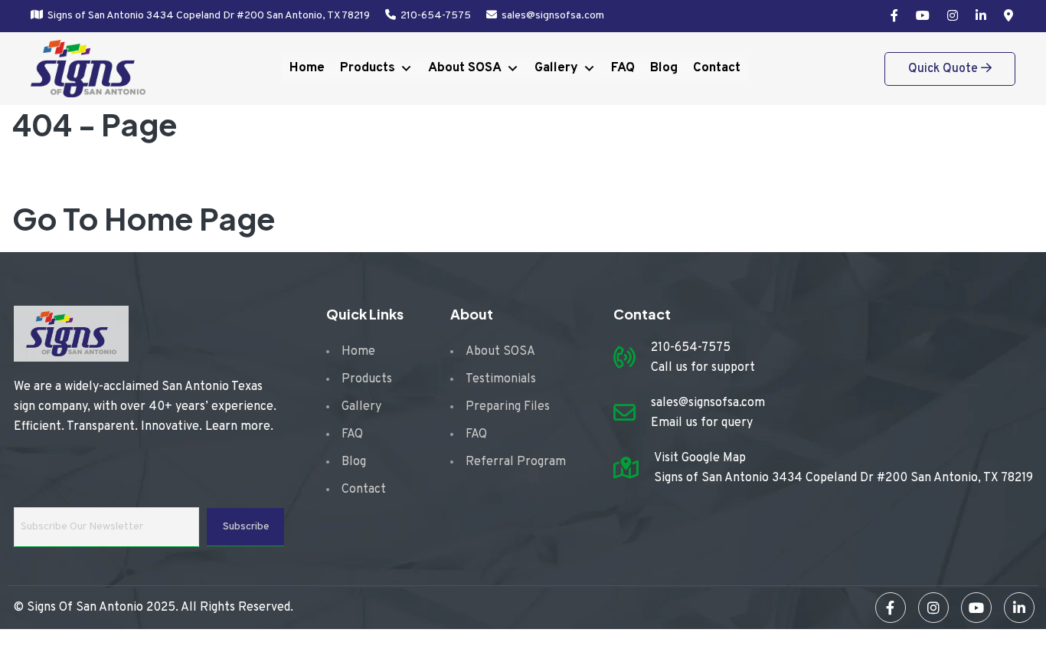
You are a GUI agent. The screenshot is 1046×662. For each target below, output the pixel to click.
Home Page (190, 218)
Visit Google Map (700, 458)
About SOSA (465, 68)
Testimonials (501, 379)
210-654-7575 (435, 15)
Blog (664, 68)
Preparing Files (508, 407)
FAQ (623, 68)
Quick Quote (944, 69)
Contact (716, 68)
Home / (67, 174)
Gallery (556, 68)
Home (307, 68)
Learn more (237, 426)
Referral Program (516, 462)
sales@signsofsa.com (553, 15)
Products (367, 68)
